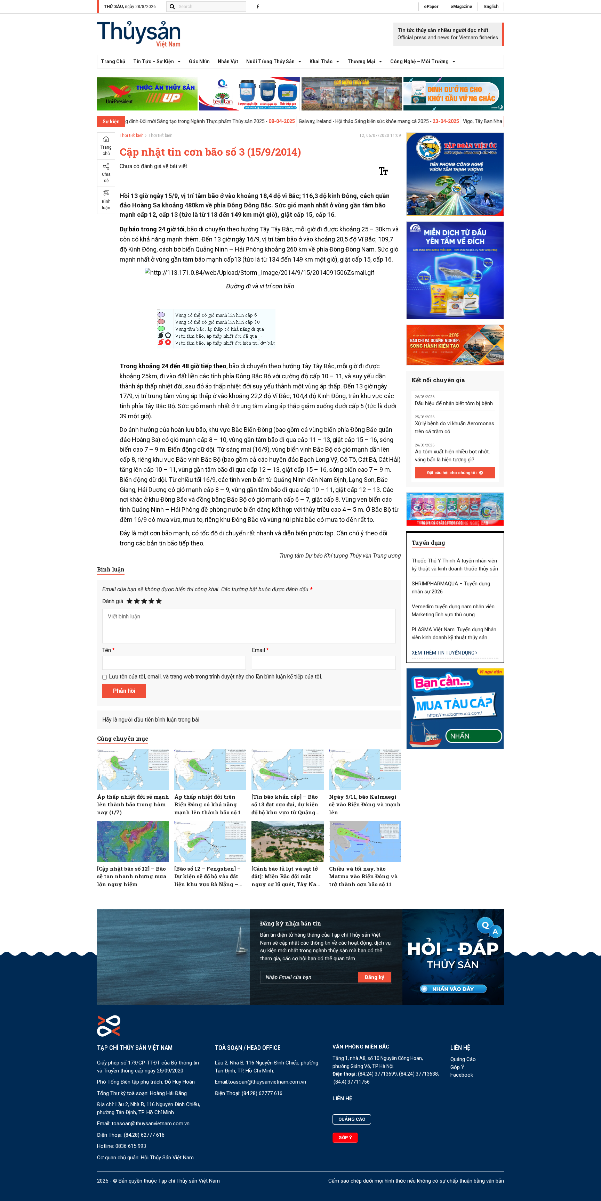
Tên (108, 650)
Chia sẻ (106, 177)
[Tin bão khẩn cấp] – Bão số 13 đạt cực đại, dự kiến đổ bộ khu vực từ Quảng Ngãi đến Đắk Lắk (284, 804)
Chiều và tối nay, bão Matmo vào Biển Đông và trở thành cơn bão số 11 (363, 876)
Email (260, 650)
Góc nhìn (199, 61)
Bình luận (106, 204)
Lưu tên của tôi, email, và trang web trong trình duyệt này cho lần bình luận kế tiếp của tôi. (215, 676)
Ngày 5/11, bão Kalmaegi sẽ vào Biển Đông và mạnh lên (365, 804)
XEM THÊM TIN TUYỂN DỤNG (443, 653)
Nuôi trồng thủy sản (270, 61)
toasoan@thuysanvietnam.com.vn (151, 1123)
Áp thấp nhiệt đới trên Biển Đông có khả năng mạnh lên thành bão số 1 (207, 804)
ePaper (431, 6)
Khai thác (321, 61)
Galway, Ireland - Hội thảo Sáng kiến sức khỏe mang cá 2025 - (317, 121)
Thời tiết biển (132, 135)
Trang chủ (113, 61)
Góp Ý (457, 1067)
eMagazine (461, 6)
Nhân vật (228, 61)
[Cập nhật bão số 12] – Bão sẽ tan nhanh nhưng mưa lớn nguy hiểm (131, 876)
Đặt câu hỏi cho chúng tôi (452, 472)
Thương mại (361, 61)
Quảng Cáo (463, 1059)
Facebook (461, 1075)
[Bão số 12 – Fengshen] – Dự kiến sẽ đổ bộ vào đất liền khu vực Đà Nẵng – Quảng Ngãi (207, 876)
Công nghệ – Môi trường (419, 61)
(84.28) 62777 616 (144, 1135)
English (491, 6)
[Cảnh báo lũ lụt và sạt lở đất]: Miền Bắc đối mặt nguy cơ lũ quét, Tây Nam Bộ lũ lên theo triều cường (286, 876)
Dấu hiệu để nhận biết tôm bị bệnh (454, 403)
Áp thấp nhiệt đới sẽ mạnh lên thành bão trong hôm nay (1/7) (133, 804)
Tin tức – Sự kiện (153, 61)
